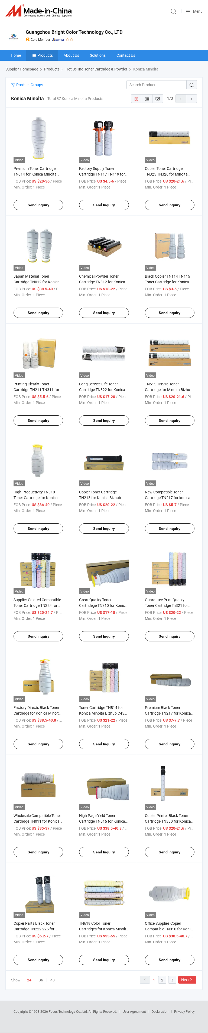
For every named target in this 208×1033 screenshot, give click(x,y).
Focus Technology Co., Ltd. (69, 1011)
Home (16, 55)
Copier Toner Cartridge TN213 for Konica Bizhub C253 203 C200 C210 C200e (102, 497)
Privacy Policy (184, 1011)
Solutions (98, 55)
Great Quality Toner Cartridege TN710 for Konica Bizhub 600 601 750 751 (103, 605)
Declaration (160, 1011)
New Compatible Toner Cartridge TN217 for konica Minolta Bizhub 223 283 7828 (169, 497)
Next (185, 979)
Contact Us (125, 55)
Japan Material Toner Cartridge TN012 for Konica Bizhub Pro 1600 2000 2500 (37, 282)
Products (45, 55)
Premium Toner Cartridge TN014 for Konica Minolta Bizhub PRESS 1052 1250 (35, 174)
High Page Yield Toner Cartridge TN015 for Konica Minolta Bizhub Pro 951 (102, 821)
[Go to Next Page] (191, 99)
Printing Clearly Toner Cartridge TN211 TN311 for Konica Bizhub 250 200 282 (37, 389)
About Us (71, 55)
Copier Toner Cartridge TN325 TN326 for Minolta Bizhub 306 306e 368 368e (167, 174)
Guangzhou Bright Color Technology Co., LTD (74, 32)
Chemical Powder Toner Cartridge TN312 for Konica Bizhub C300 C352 (102, 282)
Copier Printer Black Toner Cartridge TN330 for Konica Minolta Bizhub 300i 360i (168, 821)
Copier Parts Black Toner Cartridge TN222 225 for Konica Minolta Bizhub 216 (36, 929)
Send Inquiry (38, 205)
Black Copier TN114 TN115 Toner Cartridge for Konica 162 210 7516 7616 (167, 282)
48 (52, 979)
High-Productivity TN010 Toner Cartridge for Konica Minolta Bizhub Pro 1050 (36, 497)
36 (41, 979)
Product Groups (29, 84)
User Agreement (134, 1011)
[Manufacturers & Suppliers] (39, 10)
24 (29, 980)
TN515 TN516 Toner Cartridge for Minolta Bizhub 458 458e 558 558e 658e (168, 389)
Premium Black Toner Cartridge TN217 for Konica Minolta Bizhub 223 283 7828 (169, 713)
